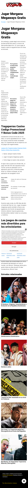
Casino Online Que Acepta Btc (10, 150)
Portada (3, 22)
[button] (26, 229)
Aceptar (14, 242)
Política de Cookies (8, 475)
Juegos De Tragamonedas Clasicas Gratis (13, 148)
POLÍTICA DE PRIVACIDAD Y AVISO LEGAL (10, 255)
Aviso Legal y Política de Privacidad (12, 473)
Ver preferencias (14, 250)
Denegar (14, 246)
